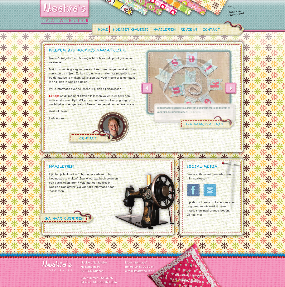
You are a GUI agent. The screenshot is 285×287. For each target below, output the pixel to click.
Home (103, 30)
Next (231, 88)
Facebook (194, 190)
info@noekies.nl (144, 270)
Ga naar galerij (204, 124)
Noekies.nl (64, 12)
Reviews (188, 30)
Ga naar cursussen (63, 219)
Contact (211, 30)
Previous (147, 88)
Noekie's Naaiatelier (57, 266)
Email (210, 190)
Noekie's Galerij (130, 30)
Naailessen (164, 30)
